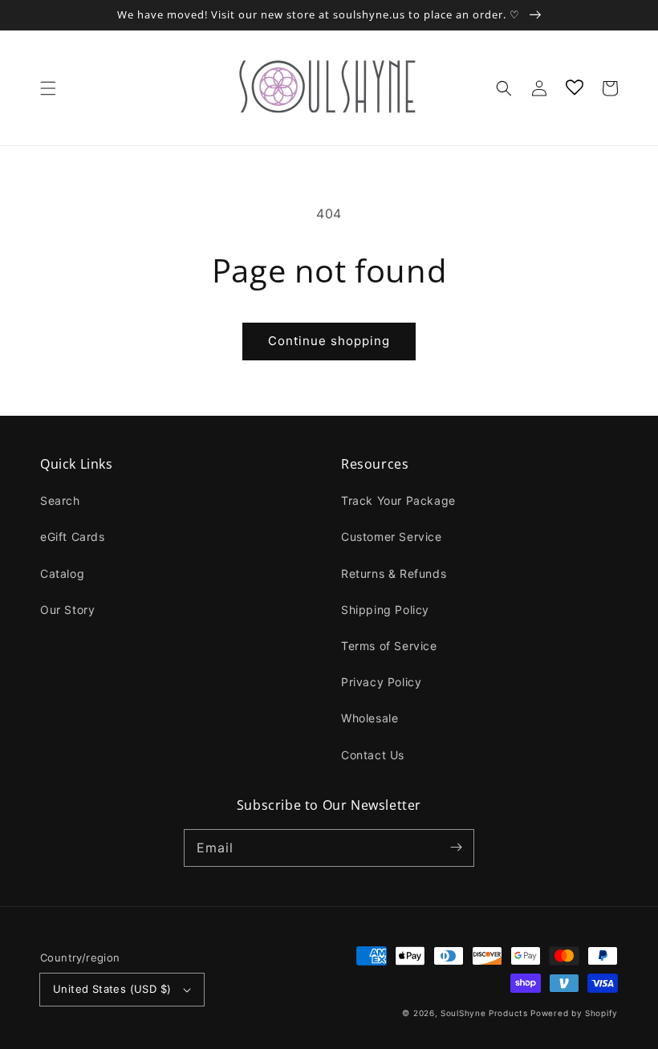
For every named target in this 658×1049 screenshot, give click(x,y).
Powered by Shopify (574, 1013)
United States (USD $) (112, 988)
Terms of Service (389, 646)
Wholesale (369, 718)
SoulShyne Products (484, 1013)
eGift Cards (72, 536)
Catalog (62, 573)
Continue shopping (329, 340)
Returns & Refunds (393, 573)
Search (60, 500)
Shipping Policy (385, 609)
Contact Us (372, 755)
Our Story (67, 609)
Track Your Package (398, 500)
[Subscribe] (455, 847)
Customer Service (391, 536)
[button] (48, 88)
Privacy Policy (381, 682)
